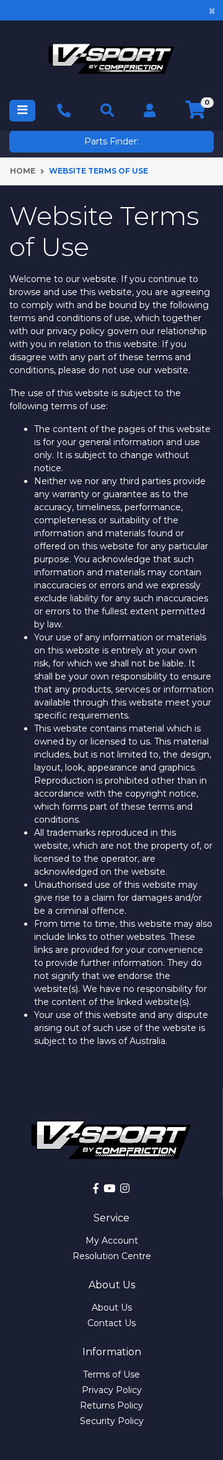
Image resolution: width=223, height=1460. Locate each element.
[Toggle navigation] (22, 111)
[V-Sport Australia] (111, 58)
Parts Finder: (111, 141)
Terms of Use (111, 1374)
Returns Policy (111, 1405)
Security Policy (112, 1421)
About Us (112, 1307)
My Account (111, 1240)
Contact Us (111, 1323)
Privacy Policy (112, 1390)
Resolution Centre (111, 1256)
